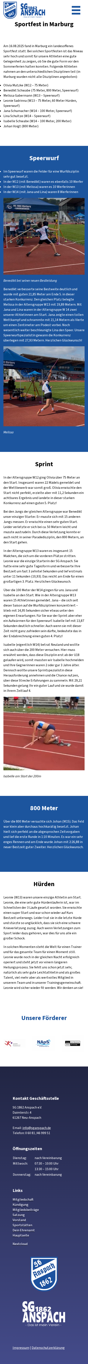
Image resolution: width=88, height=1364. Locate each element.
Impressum (21, 1347)
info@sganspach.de (36, 1128)
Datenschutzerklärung (48, 1347)
